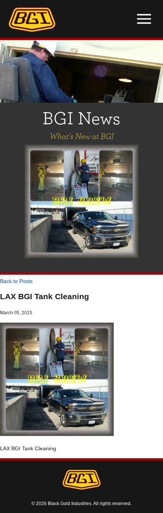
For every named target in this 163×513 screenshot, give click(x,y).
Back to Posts (16, 281)
